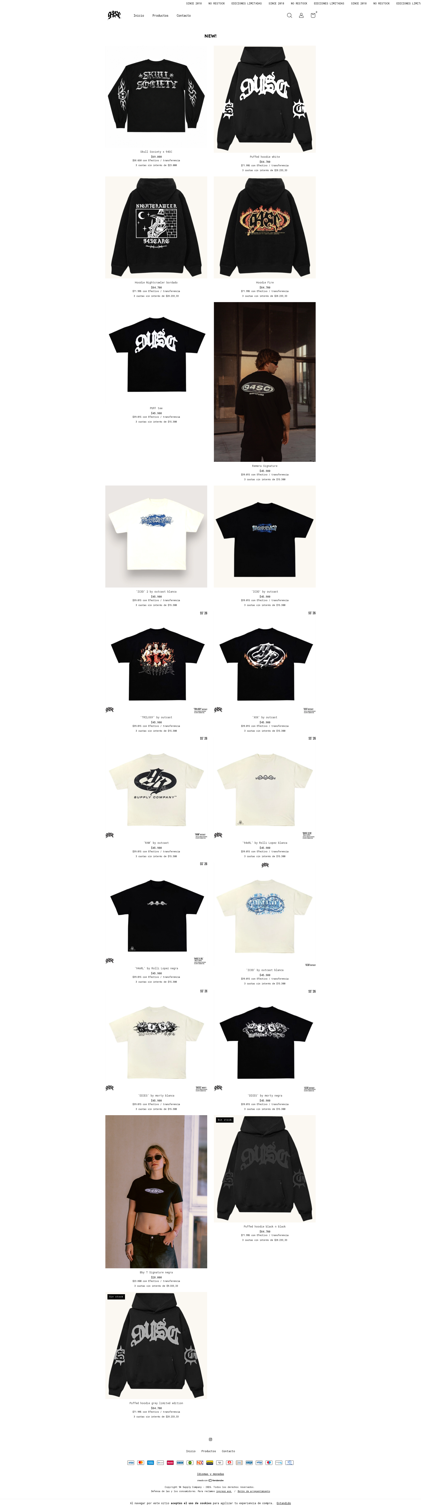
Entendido (284, 1503)
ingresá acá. (224, 1491)
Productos (160, 15)
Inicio (139, 15)
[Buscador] (289, 16)
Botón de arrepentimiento (254, 1491)
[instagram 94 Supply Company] (210, 1439)
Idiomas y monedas (210, 1474)
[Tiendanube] (210, 1481)
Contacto (184, 15)
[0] (311, 16)
